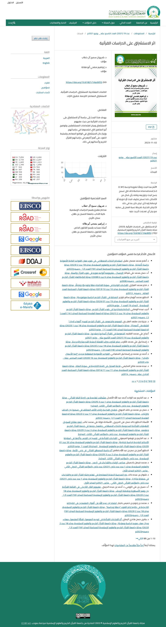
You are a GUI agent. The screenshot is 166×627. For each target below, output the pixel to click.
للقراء (47, 83)
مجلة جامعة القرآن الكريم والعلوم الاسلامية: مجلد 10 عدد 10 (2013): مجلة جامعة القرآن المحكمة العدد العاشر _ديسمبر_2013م (105, 289)
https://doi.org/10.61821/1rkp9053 (84, 82)
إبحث (10, 23)
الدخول (10, 2)
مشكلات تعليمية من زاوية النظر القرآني (87, 398)
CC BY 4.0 (26, 623)
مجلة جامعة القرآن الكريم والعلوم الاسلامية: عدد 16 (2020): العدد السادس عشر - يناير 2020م (106, 360)
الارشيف (73, 23)
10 (154, 381)
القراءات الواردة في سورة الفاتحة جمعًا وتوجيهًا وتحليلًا (101, 285)
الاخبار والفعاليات (58, 23)
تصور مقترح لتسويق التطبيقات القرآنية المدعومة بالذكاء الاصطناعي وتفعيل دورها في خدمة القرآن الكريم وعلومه (106, 426)
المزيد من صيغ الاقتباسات (128, 239)
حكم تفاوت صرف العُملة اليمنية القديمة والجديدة (95, 342)
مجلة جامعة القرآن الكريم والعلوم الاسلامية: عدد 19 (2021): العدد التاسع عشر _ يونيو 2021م (107, 336)
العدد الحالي (125, 23)
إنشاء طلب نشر (40, 38)
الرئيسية (154, 23)
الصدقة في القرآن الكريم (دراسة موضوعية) (97, 297)
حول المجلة (109, 23)
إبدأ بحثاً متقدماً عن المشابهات (129, 545)
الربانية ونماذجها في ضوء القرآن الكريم (111, 309)
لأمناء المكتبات (43, 92)
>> (133, 381)
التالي (140, 538)
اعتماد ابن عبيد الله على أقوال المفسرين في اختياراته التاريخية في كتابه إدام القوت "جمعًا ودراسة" (108, 505)
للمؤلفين (45, 88)
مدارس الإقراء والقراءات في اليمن (108, 462)
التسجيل (19, 2)
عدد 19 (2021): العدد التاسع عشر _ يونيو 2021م (108, 33)
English (46, 63)
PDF (150, 127)
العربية (46, 58)
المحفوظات (139, 33)
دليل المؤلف (90, 23)
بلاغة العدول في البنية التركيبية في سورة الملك (98, 366)
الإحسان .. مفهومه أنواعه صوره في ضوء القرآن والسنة (97, 273)
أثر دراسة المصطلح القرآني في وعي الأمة (92, 450)
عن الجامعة (141, 23)
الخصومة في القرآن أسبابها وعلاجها (107, 334)
